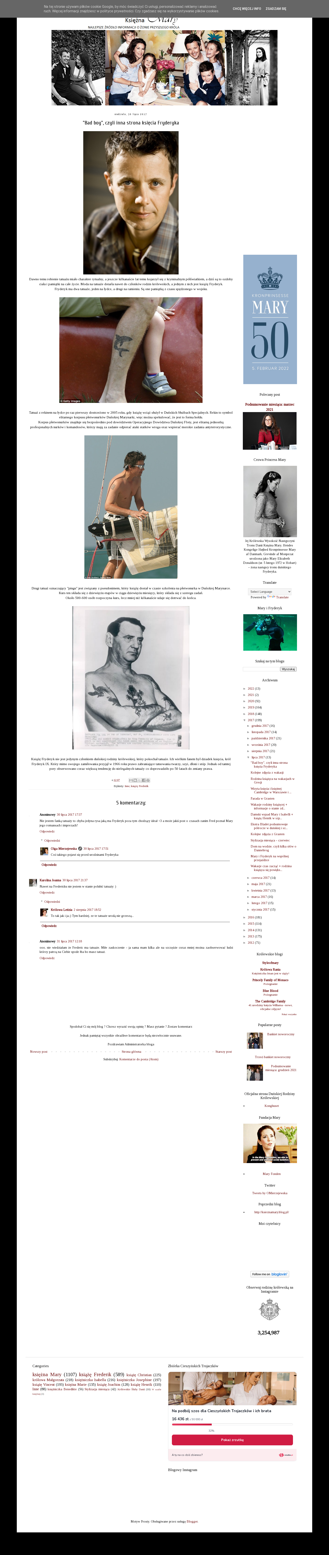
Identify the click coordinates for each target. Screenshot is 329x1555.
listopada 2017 (261, 732)
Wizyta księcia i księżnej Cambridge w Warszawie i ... (271, 790)
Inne (127, 786)
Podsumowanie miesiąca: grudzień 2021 (281, 1068)
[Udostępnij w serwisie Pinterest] (148, 780)
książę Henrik (141, 1384)
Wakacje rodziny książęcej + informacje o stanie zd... (269, 806)
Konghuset (272, 1106)
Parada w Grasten (262, 798)
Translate (282, 597)
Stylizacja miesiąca (97, 1389)
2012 (251, 942)
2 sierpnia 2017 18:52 (87, 909)
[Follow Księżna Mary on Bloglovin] (269, 1276)
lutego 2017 (260, 903)
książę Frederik (139, 786)
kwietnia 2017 (261, 890)
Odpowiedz (47, 831)
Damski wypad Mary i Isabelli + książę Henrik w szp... (272, 816)
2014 (251, 930)
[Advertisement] (270, 180)
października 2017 (264, 738)
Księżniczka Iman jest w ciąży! (270, 973)
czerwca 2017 (261, 877)
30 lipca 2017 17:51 (96, 848)
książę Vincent (43, 1384)
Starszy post (224, 1051)
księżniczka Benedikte (62, 1389)
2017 (251, 720)
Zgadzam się (276, 9)
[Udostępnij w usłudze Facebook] (143, 780)
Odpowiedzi (52, 840)
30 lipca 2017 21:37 (75, 880)
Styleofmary (270, 963)
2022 (251, 688)
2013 (251, 936)
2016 (251, 917)
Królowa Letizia (61, 909)
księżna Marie (76, 1384)
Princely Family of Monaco (270, 980)
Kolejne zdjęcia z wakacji (267, 772)
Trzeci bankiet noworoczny (273, 1057)
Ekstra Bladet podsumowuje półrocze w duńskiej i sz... (269, 826)
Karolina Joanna (50, 880)
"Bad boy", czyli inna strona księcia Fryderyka (269, 764)
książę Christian (139, 1375)
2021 (251, 695)
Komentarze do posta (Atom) (138, 1059)
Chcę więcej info (247, 9)
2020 (251, 701)
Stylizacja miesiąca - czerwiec (270, 840)
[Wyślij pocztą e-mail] (131, 780)
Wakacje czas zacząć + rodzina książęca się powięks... (271, 868)
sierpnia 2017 (261, 751)
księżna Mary (47, 1374)
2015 (251, 923)
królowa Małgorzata (48, 1380)
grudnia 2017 (260, 725)
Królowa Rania (270, 969)
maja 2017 (259, 884)
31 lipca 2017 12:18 (69, 941)
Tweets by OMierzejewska (269, 1193)
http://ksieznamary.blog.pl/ (271, 1212)
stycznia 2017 (261, 909)
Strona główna (131, 1051)
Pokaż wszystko (289, 1014)
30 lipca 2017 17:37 (69, 814)
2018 (251, 714)
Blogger (192, 1521)
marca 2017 (260, 896)
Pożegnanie (270, 984)
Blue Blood (270, 990)
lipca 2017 (259, 757)
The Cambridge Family (270, 1001)
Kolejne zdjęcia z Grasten (267, 834)
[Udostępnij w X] (139, 780)
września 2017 (261, 744)
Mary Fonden (272, 1174)
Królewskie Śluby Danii (131, 1389)
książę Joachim (108, 1384)
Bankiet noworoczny (281, 1034)
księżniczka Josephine (134, 1380)
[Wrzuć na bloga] (135, 780)
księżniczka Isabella (90, 1380)
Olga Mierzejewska (64, 848)
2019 (251, 707)
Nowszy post (38, 1051)
